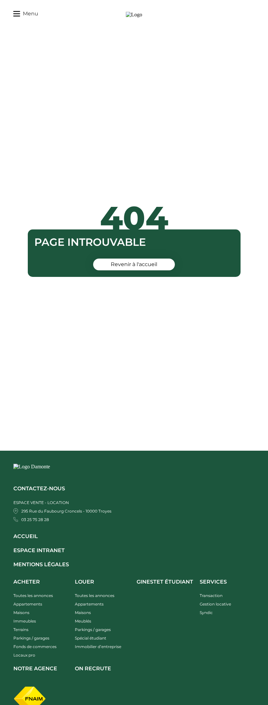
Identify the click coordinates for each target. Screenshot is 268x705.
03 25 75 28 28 (35, 519)
